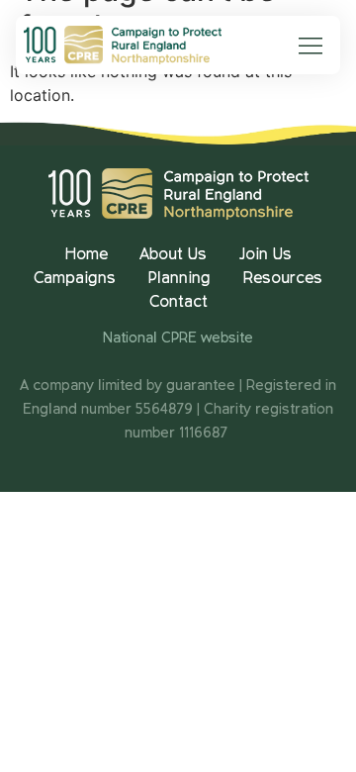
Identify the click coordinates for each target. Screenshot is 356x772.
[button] (310, 48)
